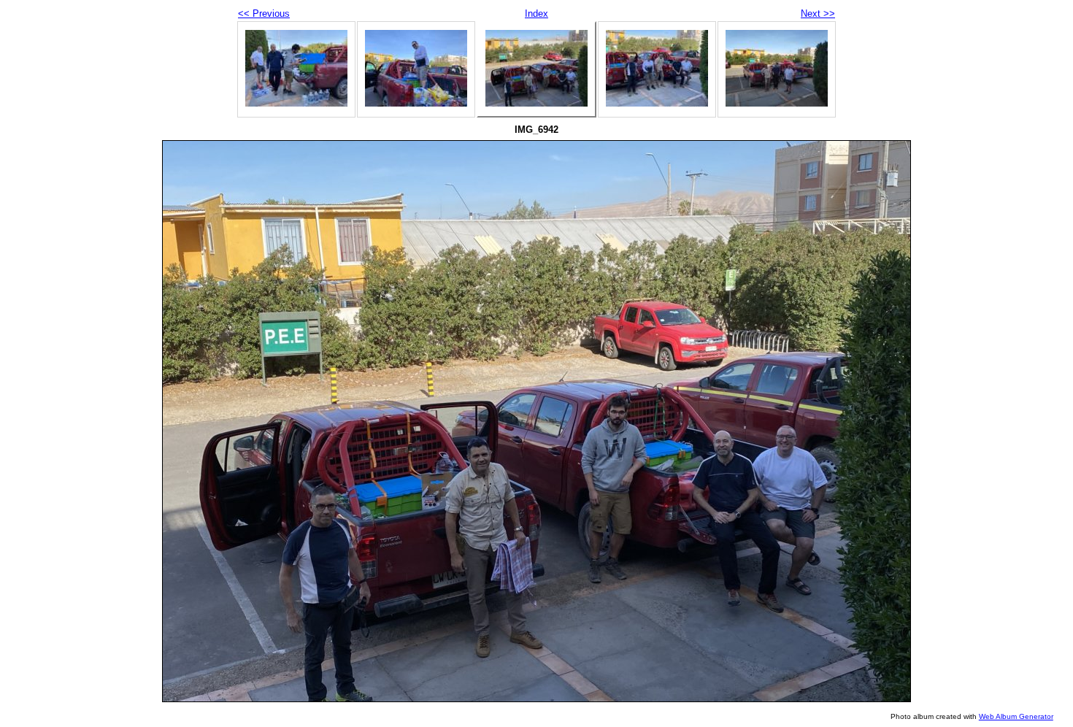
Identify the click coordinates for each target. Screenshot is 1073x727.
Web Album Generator (1016, 716)
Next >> (818, 13)
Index (536, 13)
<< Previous (264, 13)
